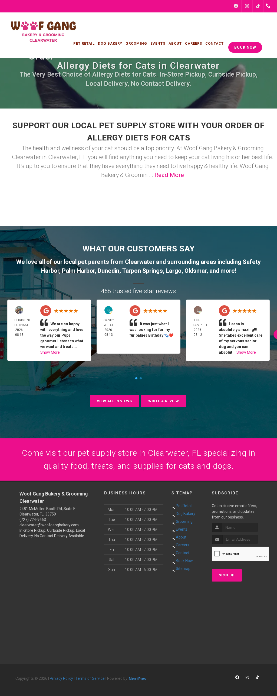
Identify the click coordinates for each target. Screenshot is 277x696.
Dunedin (108, 270)
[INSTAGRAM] (247, 6)
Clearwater (140, 261)
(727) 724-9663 (32, 519)
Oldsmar (195, 270)
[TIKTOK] (258, 6)
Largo (174, 270)
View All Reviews (114, 401)
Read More (169, 175)
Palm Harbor (78, 270)
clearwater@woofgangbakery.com (49, 525)
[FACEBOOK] (235, 6)
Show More (50, 352)
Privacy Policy (61, 678)
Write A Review (163, 401)
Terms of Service (90, 678)
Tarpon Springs (142, 270)
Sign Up (227, 575)
